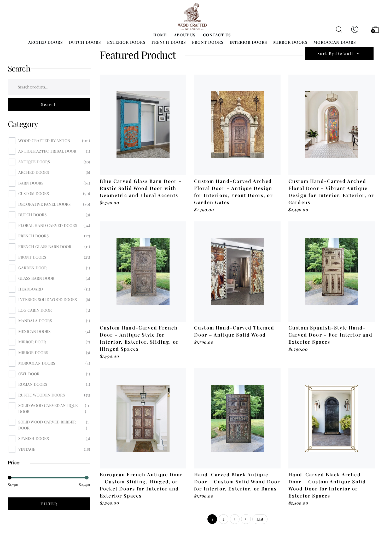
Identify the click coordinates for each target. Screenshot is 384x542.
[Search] (49, 104)
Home (160, 34)
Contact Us (217, 34)
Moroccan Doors (334, 42)
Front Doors (208, 42)
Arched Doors (45, 42)
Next (246, 519)
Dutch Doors (85, 42)
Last (260, 519)
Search (19, 68)
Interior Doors (248, 42)
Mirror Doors (290, 42)
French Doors (169, 42)
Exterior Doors (126, 42)
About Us (185, 34)
